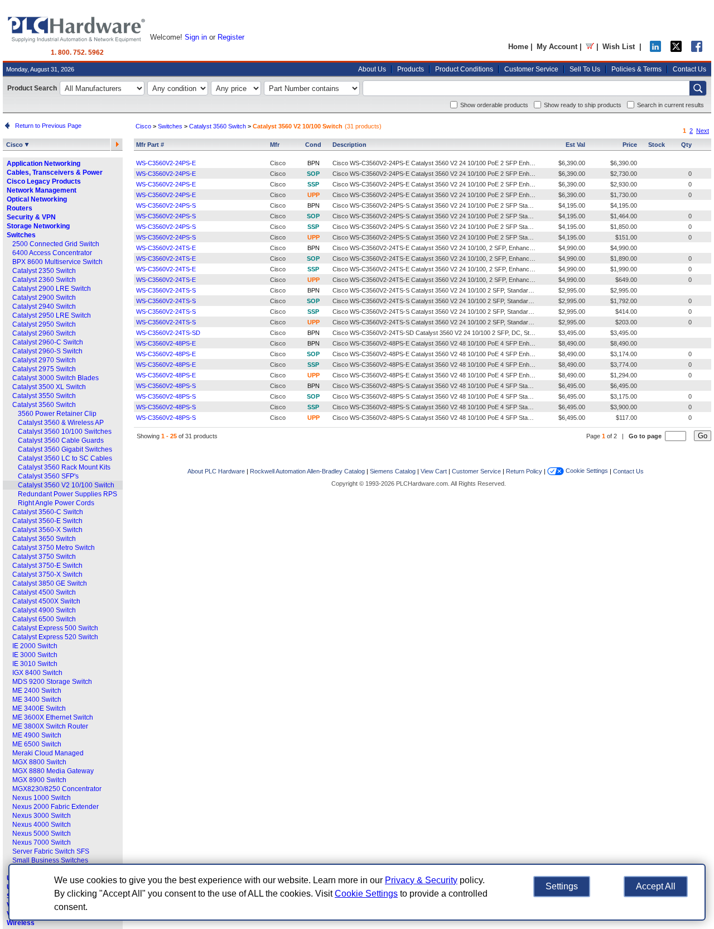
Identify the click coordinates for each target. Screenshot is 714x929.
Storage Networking (38, 226)
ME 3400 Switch (36, 699)
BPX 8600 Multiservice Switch (57, 262)
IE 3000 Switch (34, 655)
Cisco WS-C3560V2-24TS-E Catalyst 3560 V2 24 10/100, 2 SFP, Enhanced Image (443, 248)
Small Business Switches (50, 860)
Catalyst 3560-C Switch (47, 512)
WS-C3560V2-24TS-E (166, 248)
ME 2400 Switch (36, 691)
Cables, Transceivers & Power (55, 172)
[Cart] (590, 46)
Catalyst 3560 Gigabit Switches (65, 449)
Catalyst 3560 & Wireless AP (61, 423)
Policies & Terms (636, 69)
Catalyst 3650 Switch (44, 539)
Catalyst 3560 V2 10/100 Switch (66, 485)
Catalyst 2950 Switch (44, 324)
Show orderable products (494, 105)
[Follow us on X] (676, 49)
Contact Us (689, 69)
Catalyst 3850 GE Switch (49, 583)
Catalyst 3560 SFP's (48, 476)
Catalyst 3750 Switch (44, 557)
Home (518, 46)
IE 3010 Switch (34, 664)
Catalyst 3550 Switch (44, 396)
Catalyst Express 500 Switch (55, 628)
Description (349, 144)
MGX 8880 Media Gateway (53, 771)
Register (231, 37)
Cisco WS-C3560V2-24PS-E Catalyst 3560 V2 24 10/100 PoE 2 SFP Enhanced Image (448, 163)
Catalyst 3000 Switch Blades (55, 378)
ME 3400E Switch (39, 708)
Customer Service (531, 69)
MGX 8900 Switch (39, 780)
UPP (313, 194)
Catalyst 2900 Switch (44, 297)
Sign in (196, 37)
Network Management (41, 190)
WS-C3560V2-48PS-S (166, 385)
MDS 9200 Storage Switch (52, 682)
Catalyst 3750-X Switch (47, 574)
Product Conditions (464, 69)
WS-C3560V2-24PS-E (166, 163)
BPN (313, 163)
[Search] (697, 88)
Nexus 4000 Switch (41, 825)
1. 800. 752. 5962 (77, 52)
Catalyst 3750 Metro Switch (53, 548)
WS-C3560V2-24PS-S (166, 205)
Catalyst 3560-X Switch (47, 530)
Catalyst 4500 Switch (44, 592)
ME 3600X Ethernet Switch (52, 717)
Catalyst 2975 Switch (44, 369)
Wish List (618, 46)
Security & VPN (31, 217)
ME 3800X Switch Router (50, 726)
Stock (656, 144)
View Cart (434, 471)
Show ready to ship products (582, 105)
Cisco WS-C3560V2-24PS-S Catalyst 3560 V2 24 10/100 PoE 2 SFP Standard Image (447, 205)
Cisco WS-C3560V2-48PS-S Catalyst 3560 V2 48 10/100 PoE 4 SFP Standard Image (447, 385)
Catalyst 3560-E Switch (47, 521)
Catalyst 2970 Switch (44, 360)
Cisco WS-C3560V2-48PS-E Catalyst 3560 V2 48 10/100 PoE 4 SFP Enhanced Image (448, 343)
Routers (19, 208)
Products (410, 69)
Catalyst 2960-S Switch (47, 351)
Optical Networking (37, 199)
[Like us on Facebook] (696, 49)
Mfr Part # (150, 144)
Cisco (15, 144)
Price (630, 144)
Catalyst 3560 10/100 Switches (65, 431)
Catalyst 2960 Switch (44, 333)
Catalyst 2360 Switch (44, 280)
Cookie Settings (586, 470)
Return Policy (524, 471)
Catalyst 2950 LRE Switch (51, 315)
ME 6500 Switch (36, 744)
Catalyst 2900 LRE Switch (51, 289)
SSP (313, 184)
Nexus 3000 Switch (41, 816)
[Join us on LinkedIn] (655, 49)
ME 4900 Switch (36, 735)
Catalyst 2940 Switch (44, 306)
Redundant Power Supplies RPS (67, 494)
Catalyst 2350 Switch (44, 271)
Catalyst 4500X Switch (46, 601)
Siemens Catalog (393, 471)
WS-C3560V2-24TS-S (166, 290)
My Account (557, 46)
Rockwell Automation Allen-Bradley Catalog (307, 471)
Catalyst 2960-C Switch (47, 342)
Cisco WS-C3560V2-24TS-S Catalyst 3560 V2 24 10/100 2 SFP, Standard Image (441, 290)
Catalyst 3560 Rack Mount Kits (64, 467)
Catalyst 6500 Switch (44, 619)
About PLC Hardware (216, 471)
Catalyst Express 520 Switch (55, 637)
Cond (313, 144)
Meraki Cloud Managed (48, 753)
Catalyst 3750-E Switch (47, 565)
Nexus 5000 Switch (41, 833)
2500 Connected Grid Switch (55, 244)
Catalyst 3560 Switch (44, 405)
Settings (562, 886)
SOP (313, 173)
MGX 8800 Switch (39, 762)
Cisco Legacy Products (44, 181)
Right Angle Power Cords (56, 503)
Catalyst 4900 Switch (44, 610)
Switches (21, 235)
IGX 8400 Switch (37, 673)
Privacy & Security (421, 880)
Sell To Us (585, 69)
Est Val (575, 144)
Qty (686, 144)
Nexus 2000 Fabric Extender (55, 807)
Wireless (21, 923)
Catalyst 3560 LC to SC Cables (65, 458)
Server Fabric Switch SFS (50, 851)
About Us (372, 69)
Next (702, 130)
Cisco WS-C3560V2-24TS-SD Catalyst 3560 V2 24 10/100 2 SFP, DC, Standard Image (449, 332)
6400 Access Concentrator (52, 253)
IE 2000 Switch (34, 646)
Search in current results (670, 105)
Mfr (274, 144)
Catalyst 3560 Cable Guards (61, 440)
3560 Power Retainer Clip (57, 414)
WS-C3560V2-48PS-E (166, 343)
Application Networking (43, 163)
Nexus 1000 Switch (41, 798)
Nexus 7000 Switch (41, 842)
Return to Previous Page (46, 125)
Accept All (656, 886)
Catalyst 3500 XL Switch (49, 387)
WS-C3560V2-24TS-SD (168, 332)
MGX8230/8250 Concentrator (57, 789)
